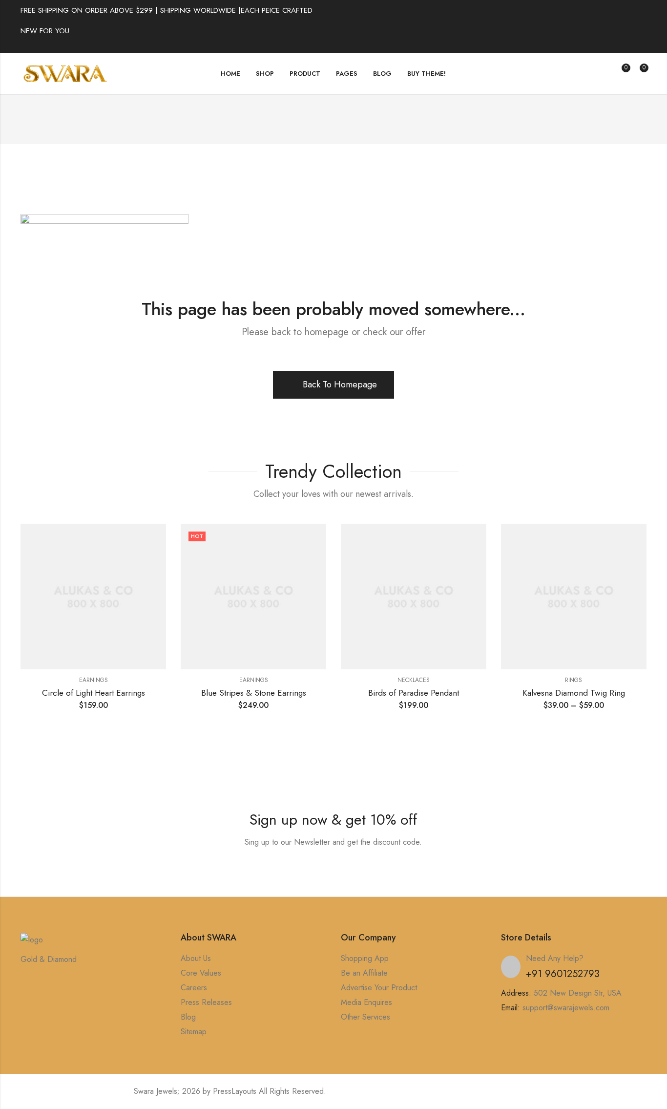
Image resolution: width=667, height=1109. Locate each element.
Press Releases (206, 1002)
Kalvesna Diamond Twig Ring (573, 693)
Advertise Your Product (379, 987)
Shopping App (365, 958)
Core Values (201, 973)
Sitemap (194, 1031)
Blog (188, 1017)
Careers (194, 987)
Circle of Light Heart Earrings (93, 693)
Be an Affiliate (364, 973)
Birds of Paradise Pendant (413, 693)
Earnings (93, 680)
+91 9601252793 (563, 974)
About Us (196, 958)
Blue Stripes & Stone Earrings (253, 693)
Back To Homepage (340, 384)
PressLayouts (234, 1091)
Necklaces (413, 680)
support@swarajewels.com (565, 1007)
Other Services (365, 1017)
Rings (573, 680)
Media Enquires (366, 1002)
